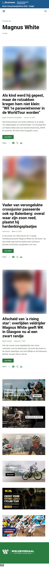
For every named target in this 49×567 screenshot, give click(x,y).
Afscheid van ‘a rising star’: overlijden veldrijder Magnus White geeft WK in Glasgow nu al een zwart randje (23, 327)
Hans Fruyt (6, 231)
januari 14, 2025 (29, 117)
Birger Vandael (7, 117)
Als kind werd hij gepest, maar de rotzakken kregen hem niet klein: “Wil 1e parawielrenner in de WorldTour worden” (23, 104)
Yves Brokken (17, 117)
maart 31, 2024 (17, 231)
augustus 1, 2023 (19, 341)
